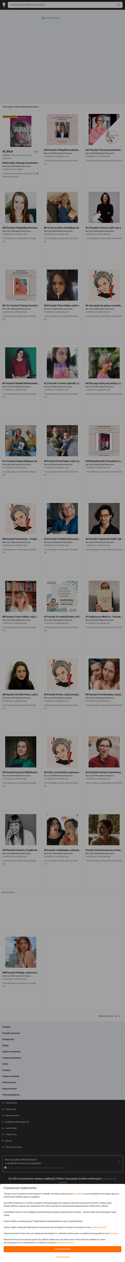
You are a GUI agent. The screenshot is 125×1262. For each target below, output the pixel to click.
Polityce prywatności (64, 1243)
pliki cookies (77, 1194)
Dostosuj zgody (99, 1227)
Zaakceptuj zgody (62, 1249)
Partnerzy (113, 1234)
